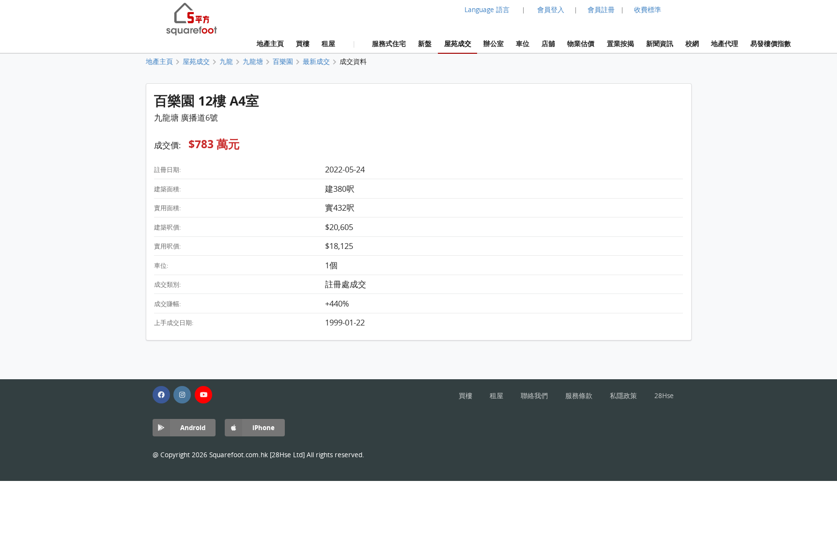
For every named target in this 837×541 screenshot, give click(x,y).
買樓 (303, 43)
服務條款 (578, 395)
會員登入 (550, 9)
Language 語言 (487, 9)
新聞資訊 (659, 43)
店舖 (548, 43)
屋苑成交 (457, 43)
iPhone (263, 427)
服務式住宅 (389, 43)
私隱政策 (623, 395)
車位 (522, 43)
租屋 (328, 43)
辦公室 (493, 43)
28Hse (664, 395)
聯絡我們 (534, 395)
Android (192, 427)
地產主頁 (270, 43)
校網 (692, 43)
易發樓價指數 (770, 43)
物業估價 (580, 43)
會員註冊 (601, 9)
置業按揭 (620, 43)
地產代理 (724, 43)
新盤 (425, 43)
